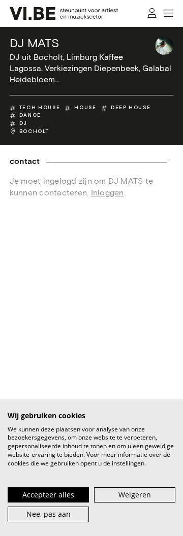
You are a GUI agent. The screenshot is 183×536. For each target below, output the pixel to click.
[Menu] (169, 14)
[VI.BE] (64, 13)
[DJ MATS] (164, 46)
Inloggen (107, 193)
